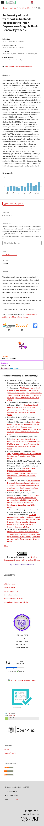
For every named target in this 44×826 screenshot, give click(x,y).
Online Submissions (11, 595)
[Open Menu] (2, 2)
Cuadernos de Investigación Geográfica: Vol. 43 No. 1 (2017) (24, 431)
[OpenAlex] (22, 735)
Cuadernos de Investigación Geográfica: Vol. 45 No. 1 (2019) (24, 456)
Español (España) (10, 753)
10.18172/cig (13, 799)
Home (4, 8)
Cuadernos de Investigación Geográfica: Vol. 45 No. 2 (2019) (23, 446)
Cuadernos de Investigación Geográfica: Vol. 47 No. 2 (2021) (24, 412)
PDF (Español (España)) (14, 204)
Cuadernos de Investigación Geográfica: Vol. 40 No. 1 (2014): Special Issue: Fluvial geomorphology (22, 524)
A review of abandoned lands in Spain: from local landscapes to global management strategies (22, 407)
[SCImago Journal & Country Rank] (22, 680)
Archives (13, 8)
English (6, 749)
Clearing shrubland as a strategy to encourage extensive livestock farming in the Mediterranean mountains (24, 441)
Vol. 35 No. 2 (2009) (26, 8)
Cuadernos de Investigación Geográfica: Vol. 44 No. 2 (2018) (24, 397)
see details (14, 368)
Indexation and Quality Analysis (16, 602)
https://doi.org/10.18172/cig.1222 (19, 66)
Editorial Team (9, 584)
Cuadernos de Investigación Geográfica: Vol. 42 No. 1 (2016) (23, 539)
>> (7, 546)
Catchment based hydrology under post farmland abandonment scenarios (21, 470)
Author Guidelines (11, 591)
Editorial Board (9, 587)
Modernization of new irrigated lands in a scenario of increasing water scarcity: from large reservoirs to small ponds (23, 534)
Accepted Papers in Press (13, 598)
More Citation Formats (12, 243)
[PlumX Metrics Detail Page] (21, 346)
